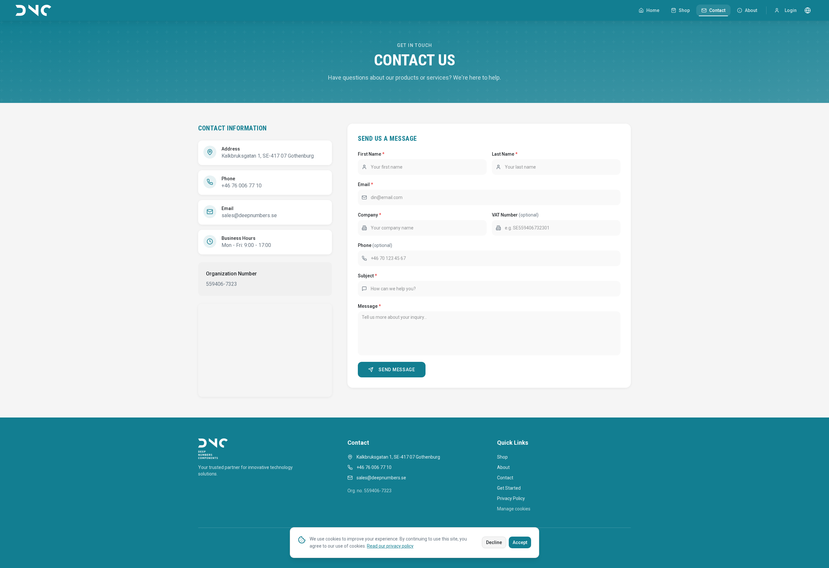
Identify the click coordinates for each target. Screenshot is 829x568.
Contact (717, 10)
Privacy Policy (511, 498)
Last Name (504, 154)
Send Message (397, 369)
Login (791, 10)
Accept (520, 542)
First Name (371, 154)
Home (652, 10)
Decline (494, 542)
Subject (367, 275)
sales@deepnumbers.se (249, 215)
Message (369, 306)
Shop (684, 10)
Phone (375, 245)
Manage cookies (513, 508)
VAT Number (515, 214)
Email (365, 184)
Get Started (509, 488)
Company (369, 214)
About (751, 10)
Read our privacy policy (390, 546)
